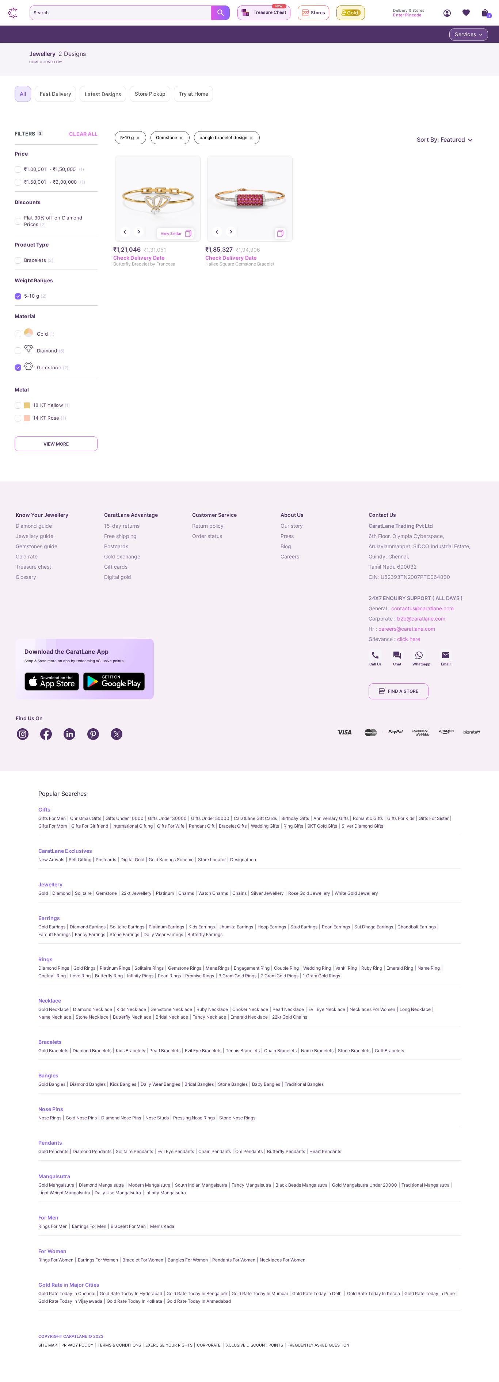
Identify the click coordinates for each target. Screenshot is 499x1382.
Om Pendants (249, 1151)
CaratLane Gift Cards (255, 818)
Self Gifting (80, 859)
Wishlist (466, 12)
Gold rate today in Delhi (317, 1293)
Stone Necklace (92, 1017)
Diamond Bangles (88, 1084)
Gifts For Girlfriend (89, 826)
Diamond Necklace (92, 1009)
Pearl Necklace (288, 1009)
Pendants (50, 1142)
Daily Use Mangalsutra (118, 1192)
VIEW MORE (56, 444)
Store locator (212, 859)
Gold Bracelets (53, 1050)
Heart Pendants (325, 1151)
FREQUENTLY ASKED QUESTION (318, 1345)
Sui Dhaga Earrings (373, 926)
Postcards (106, 859)
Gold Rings (84, 968)
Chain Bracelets (280, 1050)
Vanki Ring (346, 968)
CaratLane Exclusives (65, 851)
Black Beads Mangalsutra (301, 1185)
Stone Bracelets (354, 1050)
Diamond (61, 893)
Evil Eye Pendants (175, 1151)
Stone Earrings (124, 934)
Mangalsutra (54, 1176)
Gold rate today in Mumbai (260, 1293)
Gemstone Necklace (171, 1009)
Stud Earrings (303, 926)
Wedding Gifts (265, 826)
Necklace (49, 1000)
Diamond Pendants (92, 1151)
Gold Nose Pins (81, 1118)
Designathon (243, 859)
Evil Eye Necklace (326, 1009)
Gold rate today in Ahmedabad (199, 1301)
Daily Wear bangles (160, 1084)
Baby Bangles (266, 1084)
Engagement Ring (252, 968)
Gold (43, 893)
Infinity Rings (140, 975)
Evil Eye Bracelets (203, 1050)
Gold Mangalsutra (56, 1185)
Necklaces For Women (372, 1009)
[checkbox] (61, 169)
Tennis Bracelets (243, 1050)
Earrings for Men (89, 1226)
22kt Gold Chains (289, 1017)
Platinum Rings (115, 968)
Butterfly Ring (109, 975)
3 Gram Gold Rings (237, 975)
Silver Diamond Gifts (362, 826)
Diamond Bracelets (92, 1050)
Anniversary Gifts (330, 818)
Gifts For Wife (170, 826)
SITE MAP (47, 1345)
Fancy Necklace (209, 1017)
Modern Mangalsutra (149, 1185)
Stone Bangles (233, 1084)
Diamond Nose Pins (121, 1118)
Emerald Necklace (249, 1017)
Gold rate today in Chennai (66, 1293)
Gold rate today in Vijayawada (70, 1301)
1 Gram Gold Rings (321, 975)
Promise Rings (199, 975)
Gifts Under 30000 (167, 818)
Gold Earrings (51, 926)
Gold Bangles (51, 1084)
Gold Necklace (53, 1009)
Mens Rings (217, 968)
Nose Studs (157, 1118)
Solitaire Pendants (134, 1151)
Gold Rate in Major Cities (68, 1285)
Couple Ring (286, 968)
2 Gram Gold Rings (279, 975)
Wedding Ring (317, 968)
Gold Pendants (53, 1151)
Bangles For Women (188, 1260)
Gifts (44, 809)
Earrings (49, 918)
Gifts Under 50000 (210, 818)
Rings (45, 959)
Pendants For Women (233, 1260)
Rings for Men (53, 1226)
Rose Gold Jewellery (309, 893)
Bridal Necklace (172, 1017)
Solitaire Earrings (127, 926)
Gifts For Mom (52, 826)
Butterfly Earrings (204, 934)
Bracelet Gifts (233, 826)
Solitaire (83, 893)
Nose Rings (49, 1118)
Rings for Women (55, 1260)
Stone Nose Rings (237, 1118)
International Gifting (133, 826)
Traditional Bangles (304, 1084)
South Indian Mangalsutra (201, 1185)
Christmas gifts (85, 818)
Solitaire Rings (149, 968)
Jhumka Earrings (236, 926)
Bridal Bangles (199, 1084)
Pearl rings (169, 975)
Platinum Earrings (166, 926)
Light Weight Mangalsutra (64, 1192)
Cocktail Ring (52, 975)
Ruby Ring (371, 968)
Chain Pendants (214, 1151)
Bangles (48, 1075)
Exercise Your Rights (169, 1345)
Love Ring (80, 975)
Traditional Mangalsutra (425, 1185)
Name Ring (429, 968)
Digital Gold (132, 859)
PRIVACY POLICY (77, 1345)
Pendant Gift (201, 826)
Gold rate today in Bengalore (197, 1293)
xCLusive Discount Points (254, 1345)
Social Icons (375, 655)
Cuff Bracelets (389, 1050)
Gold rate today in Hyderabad (131, 1293)
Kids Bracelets (130, 1050)
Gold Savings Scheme (171, 859)
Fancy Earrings (90, 934)
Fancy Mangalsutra (251, 1185)
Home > (36, 62)
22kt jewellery (136, 893)
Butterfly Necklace (132, 1017)
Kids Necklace (131, 1009)
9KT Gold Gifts (322, 826)
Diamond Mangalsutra (101, 1185)
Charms (186, 893)
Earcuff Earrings (54, 934)
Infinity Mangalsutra (165, 1192)
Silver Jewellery (267, 893)
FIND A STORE (403, 691)
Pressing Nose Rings (194, 1118)
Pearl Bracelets (164, 1050)
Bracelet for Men (128, 1226)
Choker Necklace (250, 1009)
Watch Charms (213, 893)
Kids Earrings (201, 926)
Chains (239, 893)
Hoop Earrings (272, 926)
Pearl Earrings (336, 926)
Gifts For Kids (400, 818)
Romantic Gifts (368, 818)
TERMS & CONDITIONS (119, 1345)
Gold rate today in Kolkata (134, 1301)
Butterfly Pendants (286, 1151)
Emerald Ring (399, 968)
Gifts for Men (52, 818)
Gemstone (106, 893)
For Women (52, 1251)
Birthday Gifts (295, 818)
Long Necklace (415, 1009)
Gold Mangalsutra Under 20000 (364, 1185)
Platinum (165, 893)
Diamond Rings (53, 968)
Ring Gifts (293, 826)
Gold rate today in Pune (429, 1293)
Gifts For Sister (434, 818)
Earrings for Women (98, 1260)
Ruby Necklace (212, 1009)
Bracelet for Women (142, 1260)
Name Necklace (54, 1017)
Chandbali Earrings (416, 926)
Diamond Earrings (88, 926)
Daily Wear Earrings (163, 934)
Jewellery (50, 884)
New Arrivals (51, 859)
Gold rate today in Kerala (373, 1293)
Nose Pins (50, 1109)
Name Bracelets (317, 1050)
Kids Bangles (123, 1084)
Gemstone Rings (184, 968)
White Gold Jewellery (356, 893)
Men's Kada (162, 1226)
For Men (48, 1217)
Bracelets (50, 1042)
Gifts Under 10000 (125, 818)
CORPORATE (209, 1345)
